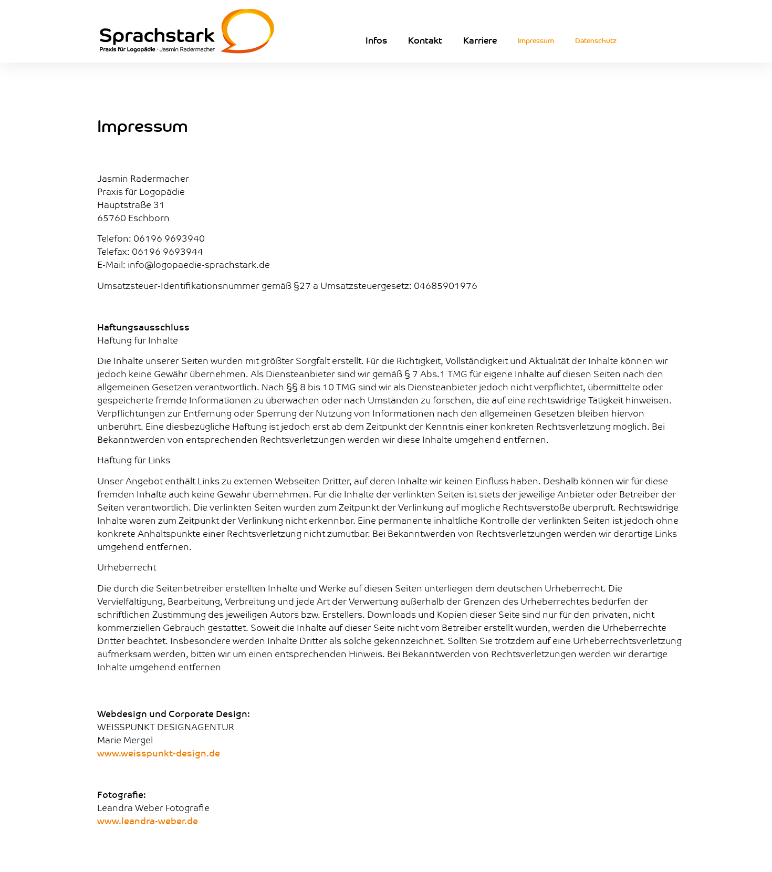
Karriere (480, 40)
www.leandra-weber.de (147, 820)
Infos (376, 40)
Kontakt (425, 40)
